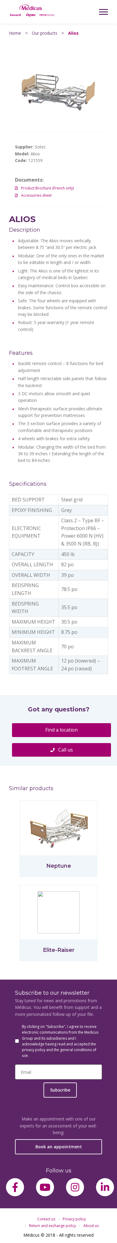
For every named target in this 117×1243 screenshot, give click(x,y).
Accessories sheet (36, 195)
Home (15, 33)
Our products (44, 33)
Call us (65, 749)
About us (91, 1225)
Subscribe (60, 1090)
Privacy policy (74, 1219)
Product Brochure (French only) (47, 188)
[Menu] (103, 11)
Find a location (61, 729)
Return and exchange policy (52, 1225)
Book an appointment (58, 1146)
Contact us (46, 1219)
